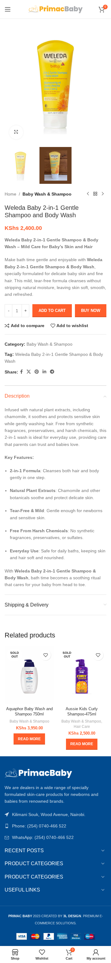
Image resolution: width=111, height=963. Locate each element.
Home (10, 194)
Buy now (90, 310)
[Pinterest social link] (37, 372)
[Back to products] (95, 194)
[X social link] (29, 372)
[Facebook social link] (21, 372)
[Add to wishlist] (45, 655)
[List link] (55, 826)
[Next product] (102, 194)
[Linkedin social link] (44, 372)
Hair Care (82, 726)
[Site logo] (55, 8)
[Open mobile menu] (8, 9)
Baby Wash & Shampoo (47, 194)
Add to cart (52, 310)
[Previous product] (88, 194)
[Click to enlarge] (16, 132)
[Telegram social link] (52, 372)
